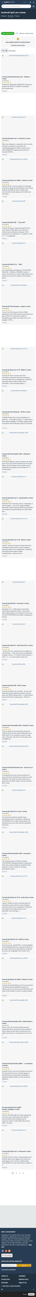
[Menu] (34, 6)
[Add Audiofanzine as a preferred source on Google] (6, 1255)
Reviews (10, 16)
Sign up (24, 1265)
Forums (17, 16)
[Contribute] (17, 33)
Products (4, 16)
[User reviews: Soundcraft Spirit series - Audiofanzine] (8, 2)
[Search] (3, 6)
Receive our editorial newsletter (11, 1261)
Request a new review (18, 45)
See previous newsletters (8, 1269)
